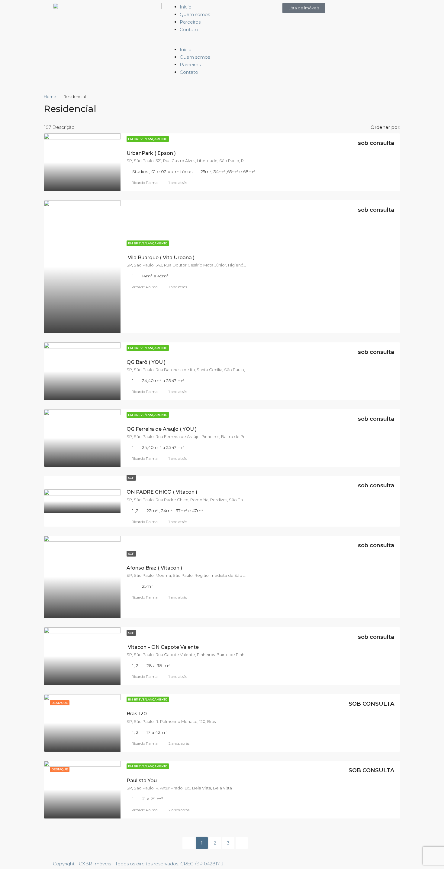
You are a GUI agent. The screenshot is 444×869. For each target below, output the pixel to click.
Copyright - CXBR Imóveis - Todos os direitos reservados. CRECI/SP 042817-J (138, 864)
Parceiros (190, 22)
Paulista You (142, 780)
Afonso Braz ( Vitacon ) (154, 568)
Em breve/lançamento (147, 139)
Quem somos (195, 14)
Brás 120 (137, 714)
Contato (189, 29)
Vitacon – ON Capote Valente (163, 647)
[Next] (242, 843)
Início (185, 7)
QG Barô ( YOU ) (146, 362)
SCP (131, 478)
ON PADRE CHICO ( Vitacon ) (162, 492)
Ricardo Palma (144, 182)
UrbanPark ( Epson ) (151, 153)
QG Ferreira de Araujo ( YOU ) (162, 429)
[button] (222, 42)
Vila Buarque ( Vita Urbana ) (161, 257)
